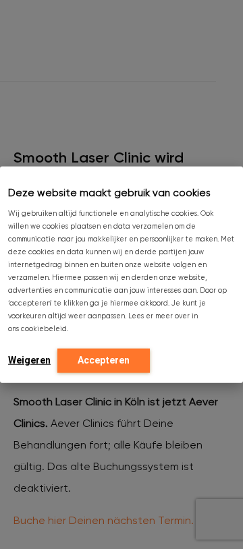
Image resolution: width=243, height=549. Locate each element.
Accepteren (104, 359)
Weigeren (29, 359)
